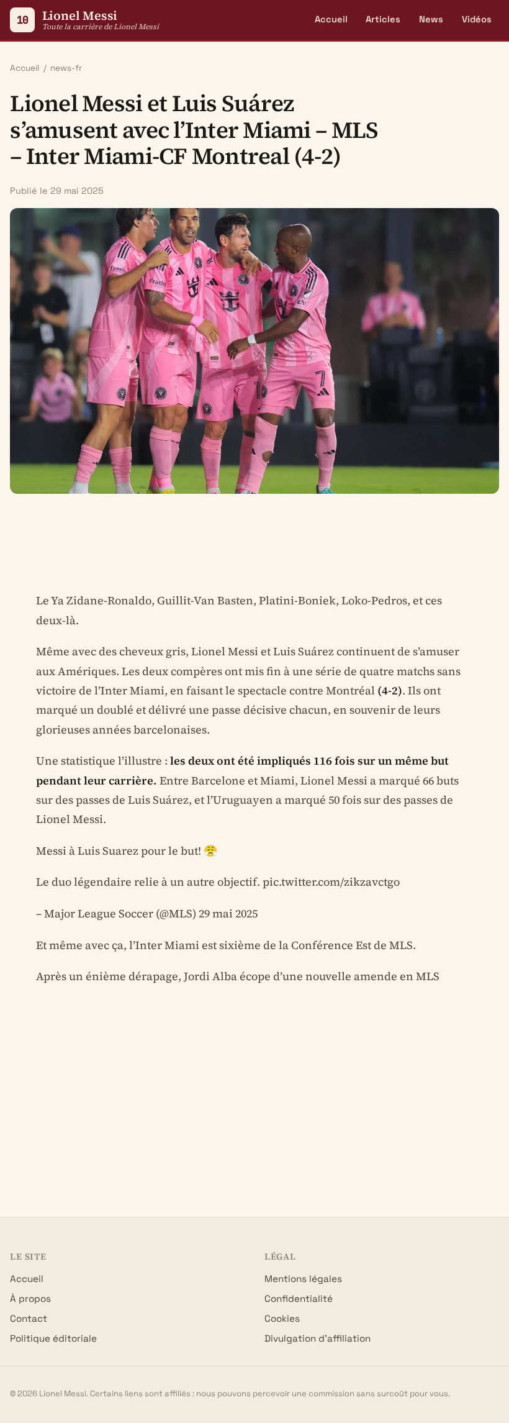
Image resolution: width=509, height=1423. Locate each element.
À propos (30, 1298)
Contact (28, 1318)
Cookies (282, 1318)
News (431, 19)
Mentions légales (303, 1278)
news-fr (66, 68)
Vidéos (477, 19)
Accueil (331, 19)
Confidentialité (298, 1298)
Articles (383, 19)
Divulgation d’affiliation (317, 1338)
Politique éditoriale (53, 1338)
